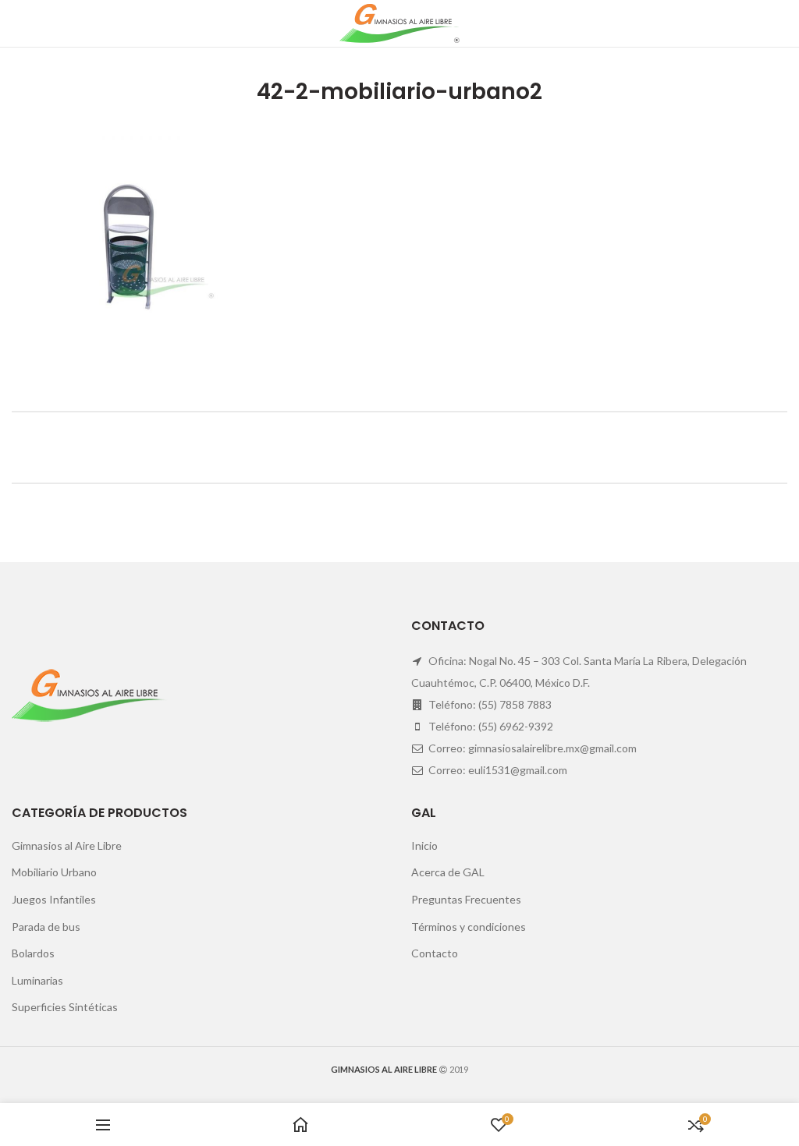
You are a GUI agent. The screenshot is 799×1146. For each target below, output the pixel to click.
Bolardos (33, 953)
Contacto (434, 953)
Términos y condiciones (468, 926)
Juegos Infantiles (54, 899)
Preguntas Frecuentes (466, 899)
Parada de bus (46, 926)
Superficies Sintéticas (65, 1006)
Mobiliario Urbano (54, 872)
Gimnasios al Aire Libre (67, 845)
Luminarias (37, 980)
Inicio (424, 845)
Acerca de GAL (448, 872)
